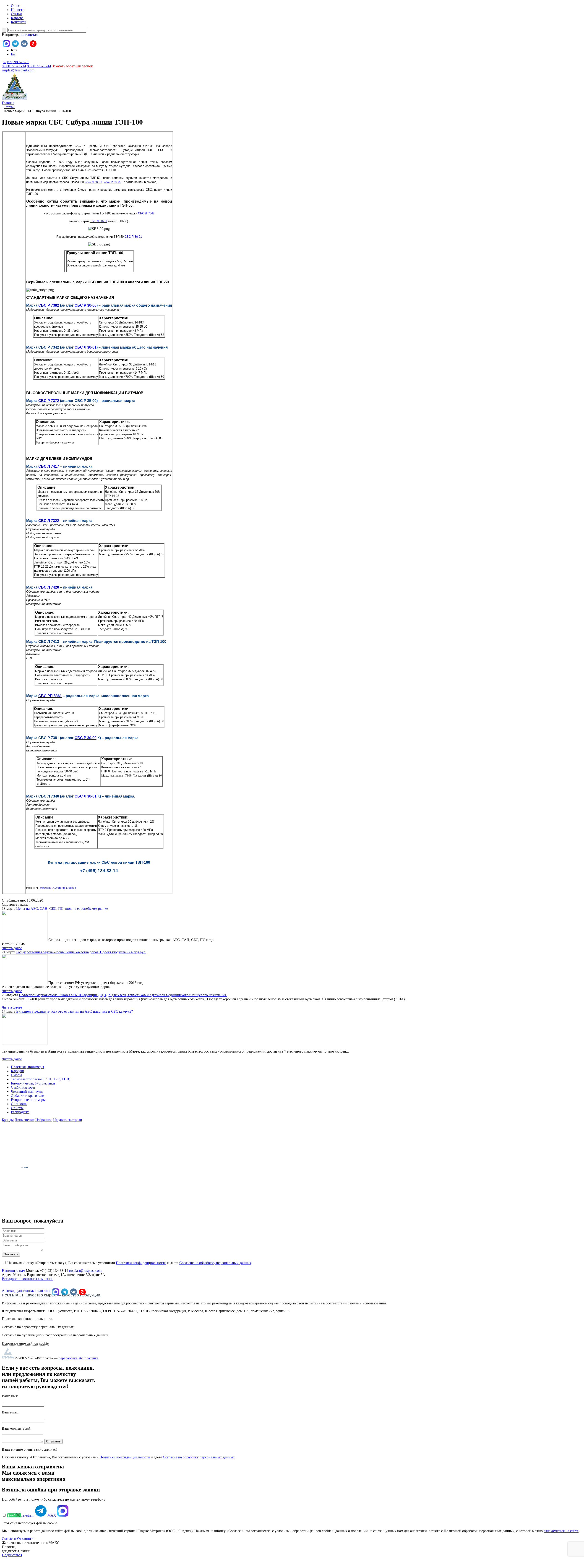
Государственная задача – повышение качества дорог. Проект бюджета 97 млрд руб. (81, 952)
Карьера (17, 18)
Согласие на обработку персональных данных (215, 1263)
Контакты (18, 22)
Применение (24, 1120)
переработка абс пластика (78, 1358)
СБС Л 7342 (146, 213)
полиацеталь (29, 34)
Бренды (8, 1120)
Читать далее (12, 948)
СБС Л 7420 (48, 587)
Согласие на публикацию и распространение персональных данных (55, 1335)
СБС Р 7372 (48, 401)
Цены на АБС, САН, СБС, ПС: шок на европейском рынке (62, 908)
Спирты (17, 1108)
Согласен (9, 1539)
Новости (17, 10)
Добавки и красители (27, 1096)
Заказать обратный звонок (72, 66)
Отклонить (25, 1539)
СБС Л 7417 (48, 466)
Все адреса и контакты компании (27, 1279)
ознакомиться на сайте (561, 1531)
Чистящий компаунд (27, 1091)
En (13, 54)
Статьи (16, 14)
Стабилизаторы (23, 1087)
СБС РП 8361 (50, 696)
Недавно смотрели (67, 1120)
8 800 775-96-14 (39, 66)
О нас (15, 6)
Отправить (11, 1254)
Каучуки (17, 1071)
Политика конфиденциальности (27, 1319)
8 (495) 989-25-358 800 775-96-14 (15, 64)
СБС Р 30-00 (112, 182)
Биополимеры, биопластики (33, 1083)
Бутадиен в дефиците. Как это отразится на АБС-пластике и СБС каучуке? (74, 1011)
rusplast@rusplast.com (18, 70)
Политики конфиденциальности (141, 1263)
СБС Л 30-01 (93, 182)
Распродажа (20, 1112)
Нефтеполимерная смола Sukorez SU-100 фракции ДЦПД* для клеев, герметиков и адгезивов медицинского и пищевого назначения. (123, 995)
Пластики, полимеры (27, 1067)
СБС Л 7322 (48, 521)
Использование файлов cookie (25, 1343)
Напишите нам (13, 1270)
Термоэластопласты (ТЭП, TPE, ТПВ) (40, 1079)
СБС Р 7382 (48, 305)
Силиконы (19, 1104)
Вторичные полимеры (28, 1100)
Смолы (16, 1075)
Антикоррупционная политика (26, 1291)
